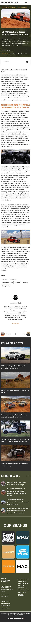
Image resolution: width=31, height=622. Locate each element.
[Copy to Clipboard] (9, 50)
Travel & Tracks (5, 608)
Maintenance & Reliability (5, 606)
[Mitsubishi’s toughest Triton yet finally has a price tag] (15, 453)
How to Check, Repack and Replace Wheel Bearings (16, 484)
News (17, 282)
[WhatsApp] (7, 50)
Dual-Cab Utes (22, 7)
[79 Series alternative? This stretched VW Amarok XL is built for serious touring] (15, 428)
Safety (25, 282)
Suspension (6, 286)
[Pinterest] (4, 50)
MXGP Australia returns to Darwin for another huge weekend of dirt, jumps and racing (16, 492)
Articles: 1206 (15, 323)
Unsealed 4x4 (5, 54)
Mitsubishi (13, 279)
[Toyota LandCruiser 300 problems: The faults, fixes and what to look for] (3, 502)
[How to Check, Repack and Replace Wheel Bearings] (3, 483)
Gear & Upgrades (5, 603)
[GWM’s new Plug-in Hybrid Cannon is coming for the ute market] (15, 355)
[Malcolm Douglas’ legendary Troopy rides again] (15, 380)
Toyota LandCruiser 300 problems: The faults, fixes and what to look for (17, 502)
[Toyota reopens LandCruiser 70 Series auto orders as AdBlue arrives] (15, 404)
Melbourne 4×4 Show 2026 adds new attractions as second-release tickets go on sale (18, 510)
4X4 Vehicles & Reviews (9, 7)
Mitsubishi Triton (7, 282)
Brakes (4, 279)
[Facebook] (2, 50)
